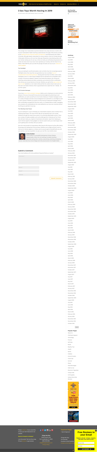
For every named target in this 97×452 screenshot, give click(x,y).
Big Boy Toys (71, 347)
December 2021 (72, 155)
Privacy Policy (46, 444)
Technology (71, 337)
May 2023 (70, 115)
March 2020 (71, 202)
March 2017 (71, 283)
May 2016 (70, 307)
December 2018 (72, 237)
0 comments (40, 13)
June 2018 (70, 251)
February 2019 (71, 232)
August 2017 (71, 274)
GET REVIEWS (85, 449)
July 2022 (70, 139)
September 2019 (72, 216)
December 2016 (72, 290)
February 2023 (71, 122)
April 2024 (70, 94)
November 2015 (72, 321)
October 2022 (71, 132)
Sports (69, 351)
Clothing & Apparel (72, 335)
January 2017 (71, 288)
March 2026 (71, 69)
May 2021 (70, 171)
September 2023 (72, 106)
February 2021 (71, 176)
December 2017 (72, 265)
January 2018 (71, 262)
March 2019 (71, 230)
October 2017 (71, 269)
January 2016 (71, 316)
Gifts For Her (71, 368)
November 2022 (72, 129)
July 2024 (70, 87)
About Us (56, 4)
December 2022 (72, 127)
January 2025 (71, 83)
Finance (70, 340)
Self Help (70, 342)
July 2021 (70, 167)
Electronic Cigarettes (73, 370)
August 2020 (71, 190)
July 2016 (70, 302)
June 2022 (70, 141)
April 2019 (70, 227)
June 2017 (70, 279)
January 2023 (71, 125)
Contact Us (63, 4)
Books (69, 344)
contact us (24, 430)
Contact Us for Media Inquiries (68, 443)
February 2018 (71, 260)
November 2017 (72, 267)
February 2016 (71, 314)
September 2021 (72, 162)
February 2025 (71, 80)
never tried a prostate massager (32, 93)
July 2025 (70, 76)
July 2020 (70, 192)
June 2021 (70, 169)
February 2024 (71, 97)
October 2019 (71, 213)
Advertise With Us (72, 4)
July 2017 (70, 276)
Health (69, 349)
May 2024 (70, 92)
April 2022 (70, 146)
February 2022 (71, 150)
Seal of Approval (66, 432)
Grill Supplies (71, 375)
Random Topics (34, 13)
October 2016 (71, 295)
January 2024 (71, 99)
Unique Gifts (71, 372)
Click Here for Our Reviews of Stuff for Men (40, 4)
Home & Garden (72, 356)
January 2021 (71, 178)
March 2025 (71, 78)
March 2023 (71, 120)
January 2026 (71, 73)
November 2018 (72, 239)
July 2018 (70, 248)
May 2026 (70, 64)
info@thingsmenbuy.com (46, 442)
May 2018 (70, 253)
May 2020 (70, 197)
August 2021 (71, 164)
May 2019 (70, 225)
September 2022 (72, 134)
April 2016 (70, 309)
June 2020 (70, 195)
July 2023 (70, 111)
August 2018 (71, 246)
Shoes (69, 363)
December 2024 (72, 85)
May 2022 (70, 143)
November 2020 (72, 183)
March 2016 (71, 311)
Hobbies (70, 354)
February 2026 (71, 71)
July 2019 (70, 220)
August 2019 (71, 218)
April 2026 (70, 66)
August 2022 (71, 136)
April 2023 (70, 118)
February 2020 (71, 204)
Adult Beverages (72, 365)
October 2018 (71, 241)
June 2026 (70, 62)
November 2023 (72, 104)
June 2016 (70, 304)
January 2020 (71, 206)
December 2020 (72, 181)
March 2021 (71, 174)
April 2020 (70, 199)
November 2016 (72, 293)
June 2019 (70, 223)
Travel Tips (70, 358)
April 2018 (70, 255)
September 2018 (72, 244)
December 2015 (72, 318)
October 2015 (71, 323)
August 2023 (71, 108)
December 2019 (72, 209)
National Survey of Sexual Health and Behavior (33, 54)
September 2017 (72, 272)
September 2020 (72, 188)
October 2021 (71, 160)
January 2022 (71, 153)
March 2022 (71, 148)
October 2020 (71, 185)
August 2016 (71, 300)
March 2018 (71, 258)
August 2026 (71, 57)
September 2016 (72, 297)
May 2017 (70, 281)
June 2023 (70, 113)
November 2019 (72, 211)
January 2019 (71, 234)
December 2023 (72, 101)
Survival (70, 361)
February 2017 (71, 286)
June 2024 (70, 90)
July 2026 (70, 59)
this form (24, 441)
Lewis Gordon (22, 13)
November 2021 (72, 157)
